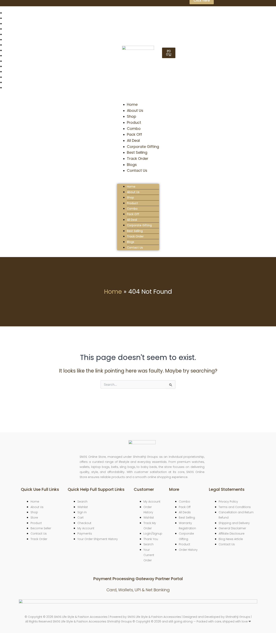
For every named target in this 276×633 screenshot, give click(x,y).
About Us (135, 110)
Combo (134, 128)
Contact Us (137, 170)
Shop (131, 116)
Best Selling (137, 152)
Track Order (137, 158)
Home (132, 104)
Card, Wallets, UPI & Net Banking (138, 590)
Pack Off (134, 134)
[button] (138, 181)
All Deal (133, 140)
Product (134, 122)
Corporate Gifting (143, 146)
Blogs (132, 164)
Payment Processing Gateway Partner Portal (138, 579)
